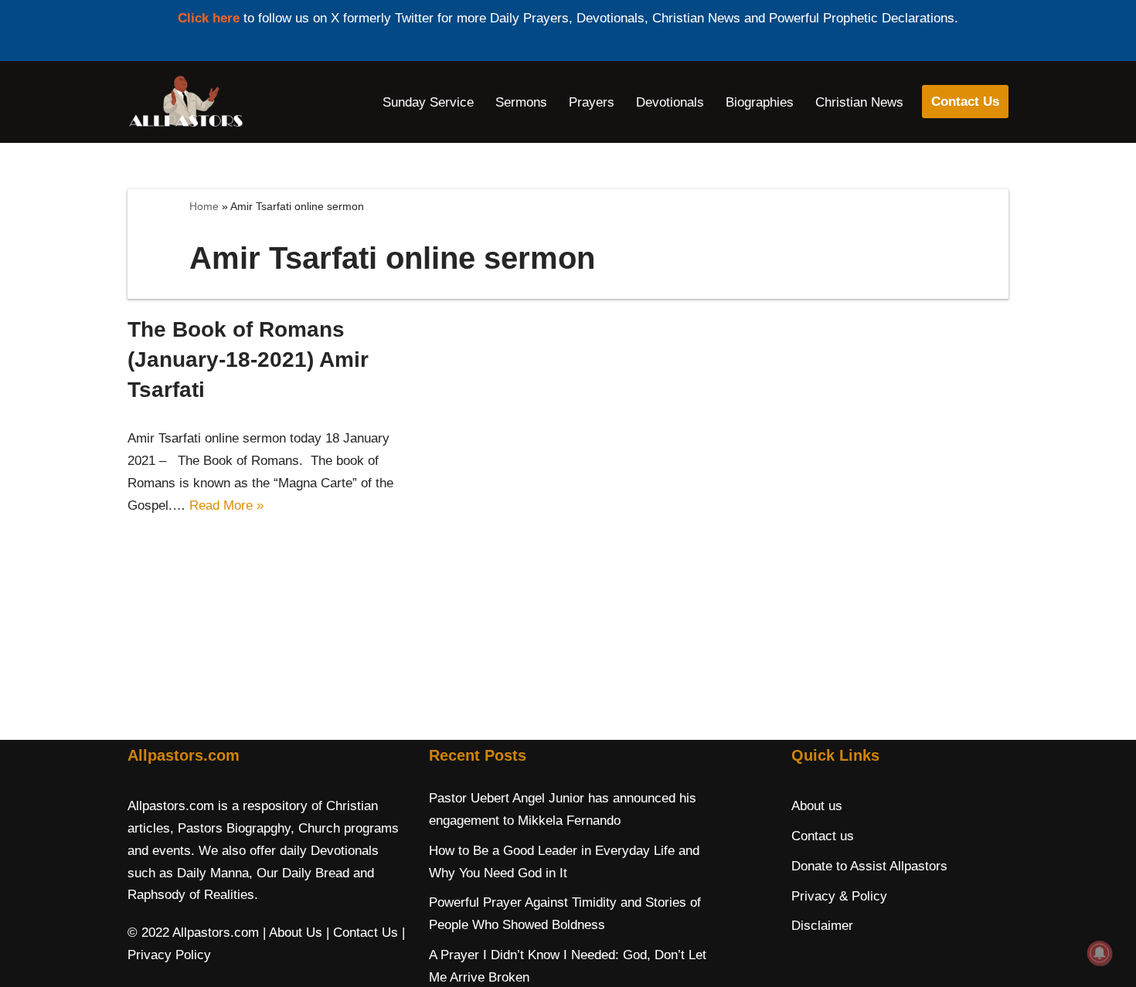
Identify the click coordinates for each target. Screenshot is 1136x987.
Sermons (521, 102)
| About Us (292, 932)
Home (204, 206)
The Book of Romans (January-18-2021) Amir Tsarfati (248, 359)
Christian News (859, 102)
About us (816, 806)
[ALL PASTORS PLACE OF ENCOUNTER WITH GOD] (185, 102)
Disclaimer (822, 925)
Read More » (226, 505)
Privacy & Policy (839, 896)
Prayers (591, 102)
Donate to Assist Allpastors (869, 866)
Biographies (760, 102)
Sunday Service (428, 102)
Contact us (822, 836)
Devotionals (670, 102)
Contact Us (965, 101)
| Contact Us (362, 932)
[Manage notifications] (1099, 953)
